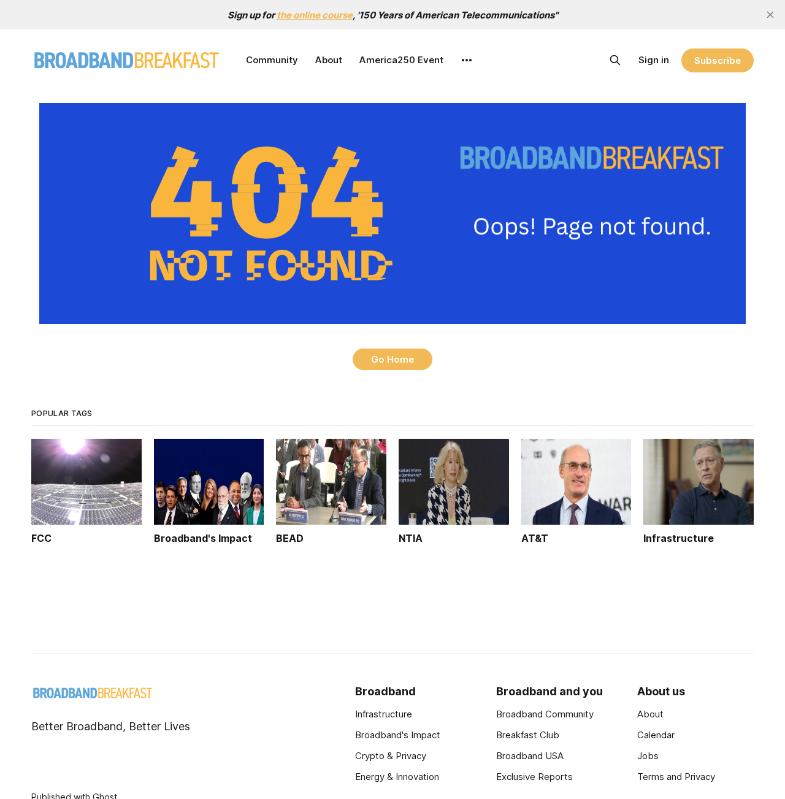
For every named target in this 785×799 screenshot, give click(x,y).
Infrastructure (383, 714)
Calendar (656, 735)
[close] (770, 15)
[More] (467, 60)
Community (272, 60)
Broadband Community (545, 714)
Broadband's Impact (397, 735)
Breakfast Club (527, 735)
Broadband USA (530, 756)
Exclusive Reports (534, 776)
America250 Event (401, 60)
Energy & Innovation (397, 776)
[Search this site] (615, 60)
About (328, 60)
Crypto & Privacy (390, 756)
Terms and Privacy (676, 776)
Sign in (653, 60)
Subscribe (717, 60)
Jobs (648, 756)
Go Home (392, 359)
